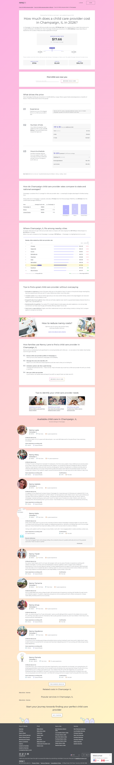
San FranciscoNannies (80, 729)
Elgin (32, 259)
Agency (21, 743)
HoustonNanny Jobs (60, 741)
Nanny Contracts (23, 741)
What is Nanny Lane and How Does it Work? (37, 409)
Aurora (32, 251)
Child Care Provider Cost (43, 743)
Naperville (33, 249)
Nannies (28, 692)
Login (81, 2)
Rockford (33, 267)
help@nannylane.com (81, 758)
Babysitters (22, 692)
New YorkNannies (78, 735)
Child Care (39, 733)
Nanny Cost (40, 745)
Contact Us (22, 755)
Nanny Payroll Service (24, 735)
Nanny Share (22, 733)
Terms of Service (45, 763)
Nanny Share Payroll (24, 737)
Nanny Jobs (40, 735)
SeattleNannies (78, 743)
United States (27, 212)
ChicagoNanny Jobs (60, 734)
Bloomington (34, 270)
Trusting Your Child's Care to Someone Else (74, 409)
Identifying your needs (35, 407)
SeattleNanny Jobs (60, 745)
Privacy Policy (35, 763)
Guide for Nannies (23, 748)
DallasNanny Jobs (60, 743)
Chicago (33, 246)
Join (90, 2)
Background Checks (24, 739)
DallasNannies (78, 741)
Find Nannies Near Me (57, 684)
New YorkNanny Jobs (61, 736)
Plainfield (33, 257)
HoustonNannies (78, 739)
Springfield (33, 262)
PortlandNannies (78, 737)
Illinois (25, 209)
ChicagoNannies (78, 733)
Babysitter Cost (41, 741)
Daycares (39, 739)
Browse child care (69, 81)
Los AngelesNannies (79, 731)
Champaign (34, 265)
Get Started (57, 715)
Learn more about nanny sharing (57, 331)
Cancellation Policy (56, 763)
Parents (21, 731)
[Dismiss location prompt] (110, 755)
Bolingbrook (34, 254)
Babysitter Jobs (41, 731)
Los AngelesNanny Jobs (61, 732)
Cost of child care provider (26, 7)
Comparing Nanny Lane (25, 750)
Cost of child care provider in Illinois (43, 7)
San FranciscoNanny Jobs (60, 729)
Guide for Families (24, 745)
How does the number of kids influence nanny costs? (56, 409)
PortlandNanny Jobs (60, 739)
